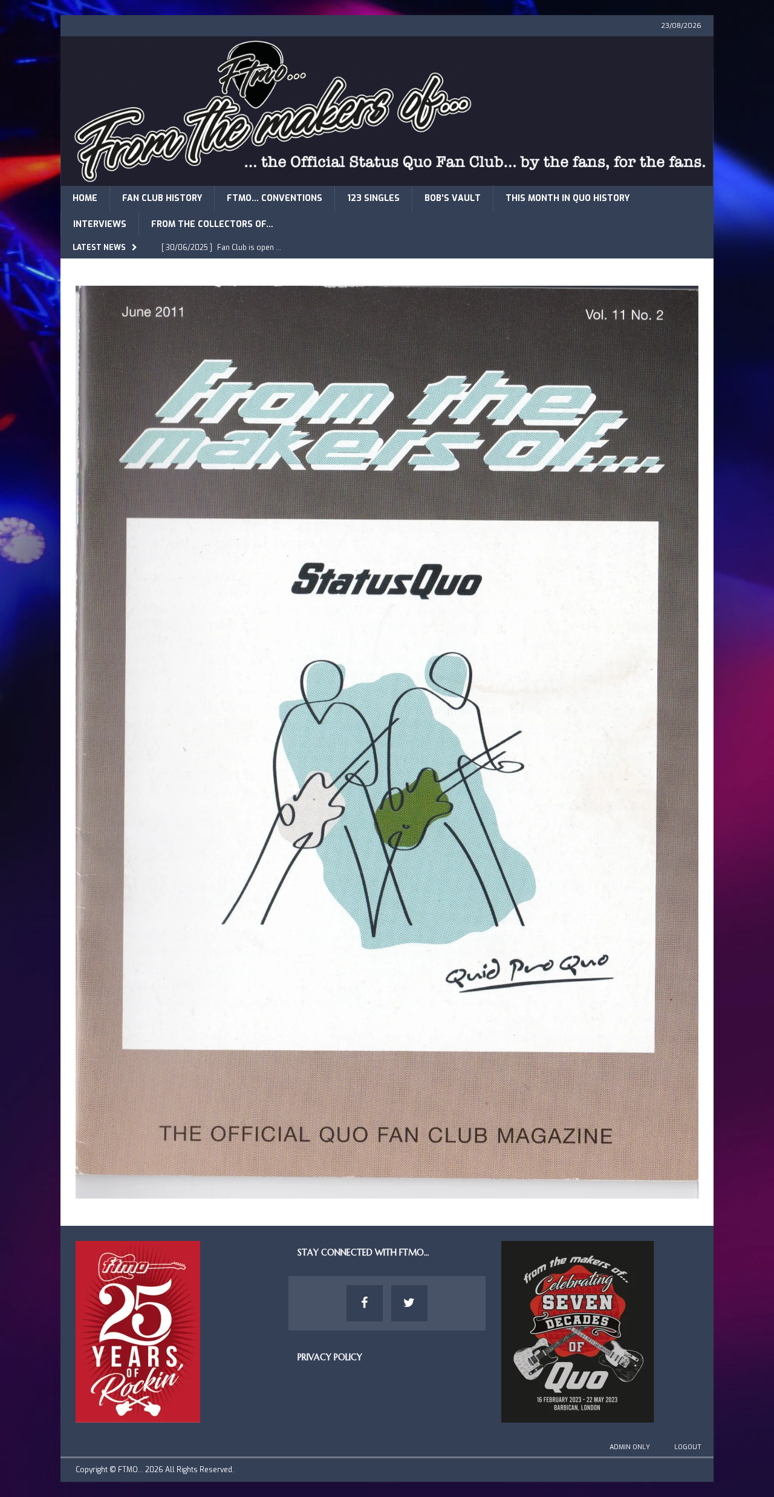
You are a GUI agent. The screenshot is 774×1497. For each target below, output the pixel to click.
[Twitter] (409, 1303)
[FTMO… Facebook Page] (364, 1303)
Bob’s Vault (452, 198)
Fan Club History (162, 198)
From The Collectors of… (212, 224)
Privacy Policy (330, 1357)
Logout (687, 1447)
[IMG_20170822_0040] (387, 1191)
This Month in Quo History (567, 198)
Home (85, 198)
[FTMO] (387, 179)
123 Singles (373, 198)
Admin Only (630, 1447)
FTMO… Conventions (274, 198)
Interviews (99, 224)
